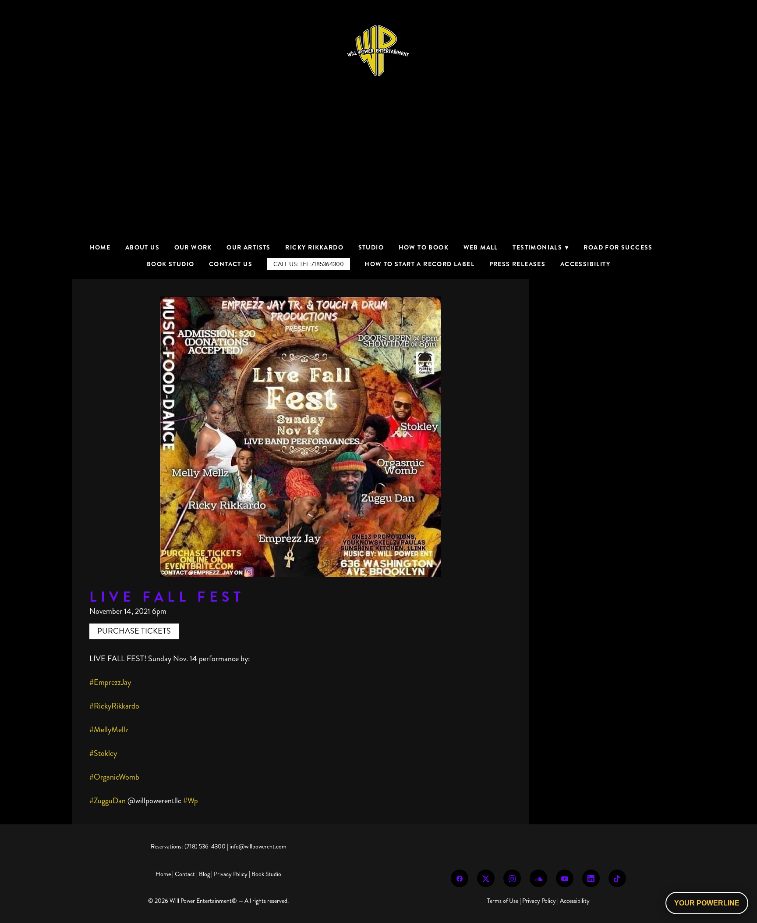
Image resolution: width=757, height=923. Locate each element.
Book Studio (170, 264)
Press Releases (517, 264)
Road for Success (618, 247)
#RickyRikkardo (114, 706)
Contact (185, 874)
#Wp (190, 800)
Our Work (193, 247)
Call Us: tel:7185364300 (308, 264)
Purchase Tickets (134, 631)
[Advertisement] (378, 175)
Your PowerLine (706, 903)
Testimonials (541, 247)
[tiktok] (617, 878)
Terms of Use (502, 901)
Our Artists (248, 247)
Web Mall (480, 247)
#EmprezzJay (110, 682)
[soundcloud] (538, 878)
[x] (486, 878)
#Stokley (103, 753)
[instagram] (512, 878)
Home (100, 247)
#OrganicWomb (114, 777)
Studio (371, 247)
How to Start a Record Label (419, 264)
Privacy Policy (231, 874)
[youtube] (564, 878)
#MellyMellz (108, 729)
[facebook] (459, 878)
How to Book (424, 247)
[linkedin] (591, 878)
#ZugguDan (107, 800)
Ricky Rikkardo (314, 247)
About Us (142, 247)
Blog (204, 874)
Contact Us (230, 264)
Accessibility (585, 264)
